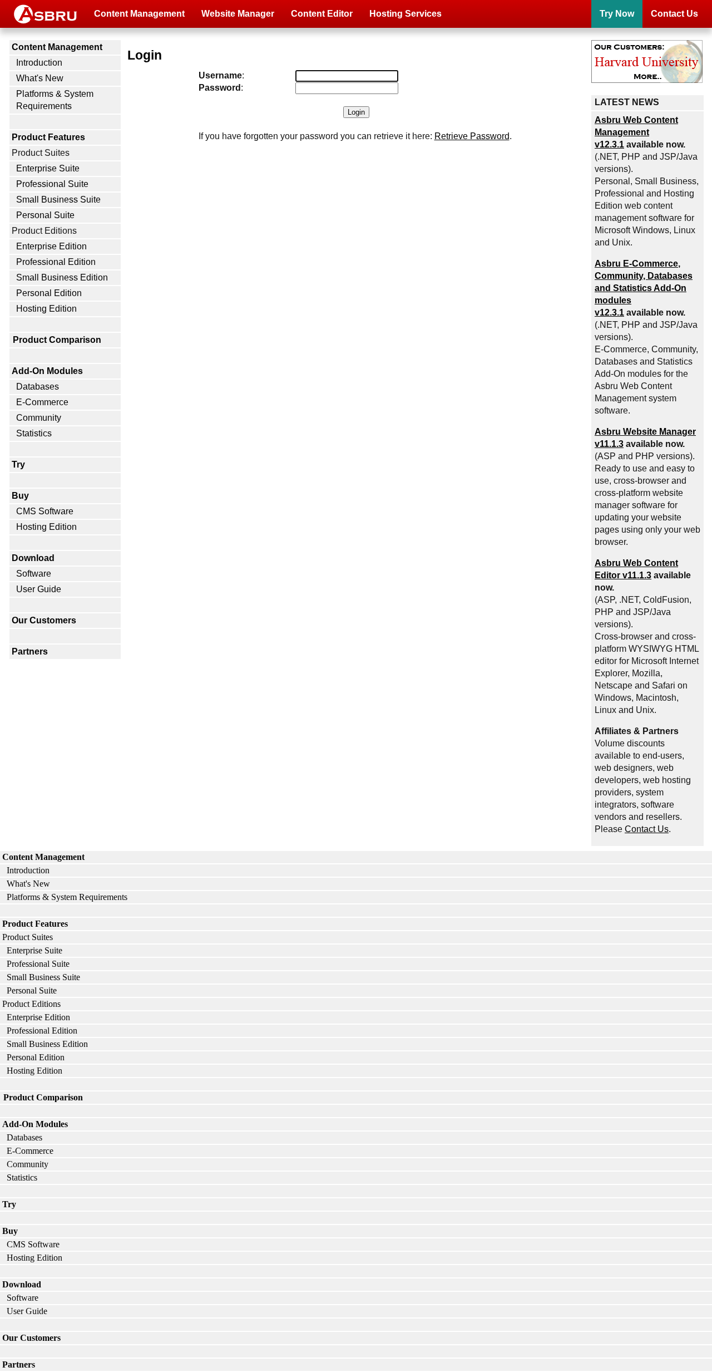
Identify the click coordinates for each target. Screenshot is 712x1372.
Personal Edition (49, 293)
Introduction (39, 62)
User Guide (38, 589)
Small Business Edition (62, 277)
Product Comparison (57, 340)
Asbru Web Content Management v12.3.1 (636, 132)
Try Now (617, 13)
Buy (20, 495)
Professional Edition (56, 262)
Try (18, 464)
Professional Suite (52, 184)
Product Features (48, 137)
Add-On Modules (47, 371)
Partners (30, 651)
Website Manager (237, 13)
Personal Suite (45, 215)
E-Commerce (42, 402)
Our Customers (44, 620)
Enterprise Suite (48, 168)
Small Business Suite (58, 199)
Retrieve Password (472, 136)
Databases (37, 386)
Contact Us (674, 13)
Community (38, 417)
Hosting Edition (46, 308)
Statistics (34, 433)
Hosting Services (405, 13)
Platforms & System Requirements (54, 100)
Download (33, 558)
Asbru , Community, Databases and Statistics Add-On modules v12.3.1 (644, 288)
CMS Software (44, 511)
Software (33, 573)
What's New (39, 78)
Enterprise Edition (51, 246)
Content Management (139, 13)
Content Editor (322, 13)
